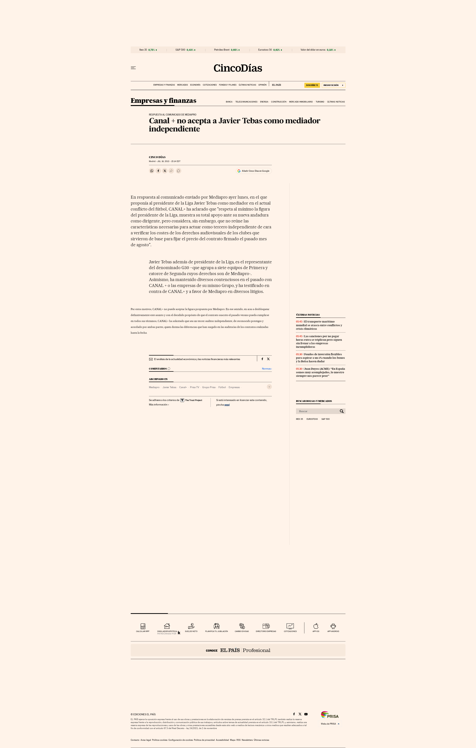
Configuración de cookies (180, 740)
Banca (229, 102)
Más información (158, 404)
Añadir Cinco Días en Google (255, 171)
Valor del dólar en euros (313, 50)
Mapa (232, 740)
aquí (227, 404)
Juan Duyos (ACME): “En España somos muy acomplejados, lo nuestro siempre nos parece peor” (320, 372)
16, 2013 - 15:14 (168, 161)
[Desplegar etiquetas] (269, 386)
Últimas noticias (247, 85)
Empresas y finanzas (164, 85)
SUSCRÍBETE (312, 85)
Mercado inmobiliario (301, 102)
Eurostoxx (312, 419)
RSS (239, 740)
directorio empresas (266, 631)
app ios (316, 631)
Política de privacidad (204, 740)
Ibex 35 (143, 50)
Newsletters (247, 740)
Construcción (278, 102)
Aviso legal (146, 740)
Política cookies (159, 740)
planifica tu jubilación (216, 631)
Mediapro (154, 387)
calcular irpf (142, 631)
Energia (264, 102)
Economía (195, 85)
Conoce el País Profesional (238, 650)
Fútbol (222, 387)
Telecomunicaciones (246, 102)
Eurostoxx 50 (265, 50)
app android (333, 631)
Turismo (320, 102)
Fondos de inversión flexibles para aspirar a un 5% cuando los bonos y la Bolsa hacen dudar (320, 358)
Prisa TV (194, 387)
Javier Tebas (169, 387)
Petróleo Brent (221, 50)
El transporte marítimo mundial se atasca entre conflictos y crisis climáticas (319, 325)
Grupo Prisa (209, 387)
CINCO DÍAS (157, 157)
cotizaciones (290, 631)
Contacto (135, 740)
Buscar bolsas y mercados (314, 401)
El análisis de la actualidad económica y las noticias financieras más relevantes (197, 359)
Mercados (182, 85)
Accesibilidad (222, 740)
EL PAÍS (275, 83)
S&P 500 (180, 50)
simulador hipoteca (167, 631)
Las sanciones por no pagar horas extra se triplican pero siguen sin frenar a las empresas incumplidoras (319, 342)
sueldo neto (191, 631)
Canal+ (183, 387)
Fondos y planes (227, 85)
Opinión (262, 85)
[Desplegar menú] (133, 68)
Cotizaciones (210, 85)
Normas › (267, 368)
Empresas (234, 387)
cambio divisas (242, 631)
